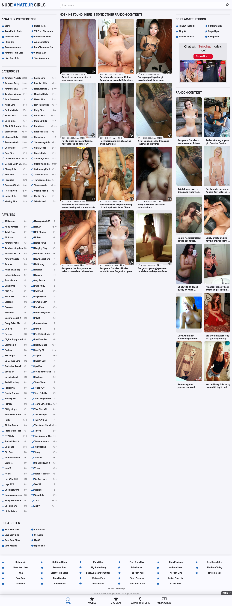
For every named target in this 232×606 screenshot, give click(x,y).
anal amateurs (16, 99)
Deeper (16, 334)
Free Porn (21, 578)
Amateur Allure (16, 242)
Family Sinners (16, 393)
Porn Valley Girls (45, 312)
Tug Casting (45, 446)
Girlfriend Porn (12, 36)
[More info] (93, 71)
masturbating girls (45, 88)
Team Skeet (45, 382)
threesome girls (45, 180)
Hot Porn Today (214, 567)
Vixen (45, 468)
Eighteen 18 (16, 344)
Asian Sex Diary (16, 269)
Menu (225, 593)
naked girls (45, 99)
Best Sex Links (186, 36)
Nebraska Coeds (45, 253)
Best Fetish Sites (42, 36)
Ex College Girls (16, 361)
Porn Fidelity (45, 301)
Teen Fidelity (45, 393)
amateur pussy (16, 83)
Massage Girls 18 (45, 221)
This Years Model (45, 425)
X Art (45, 500)
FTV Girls (16, 436)
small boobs (45, 147)
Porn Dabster (59, 578)
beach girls (16, 115)
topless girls (45, 185)
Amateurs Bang (41, 42)
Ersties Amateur (13, 47)
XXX (21, 572)
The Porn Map (137, 572)
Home (68, 602)
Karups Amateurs (16, 495)
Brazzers (16, 307)
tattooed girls (45, 174)
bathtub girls (16, 110)
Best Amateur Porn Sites (98, 572)
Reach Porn (40, 25)
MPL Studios (45, 232)
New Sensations (45, 259)
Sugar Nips (213, 31)
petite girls (45, 115)
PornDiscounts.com (44, 47)
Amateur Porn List (14, 52)
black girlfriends (16, 126)
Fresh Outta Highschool (16, 430)
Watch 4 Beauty (45, 473)
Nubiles (45, 275)
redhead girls (45, 131)
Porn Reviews (176, 562)
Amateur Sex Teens (16, 253)
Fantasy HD (16, 398)
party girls (45, 110)
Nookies (45, 269)
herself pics (16, 190)
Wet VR (45, 484)
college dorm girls (16, 163)
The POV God (45, 420)
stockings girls (45, 158)
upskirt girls (45, 196)
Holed (16, 473)
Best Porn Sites (12, 540)
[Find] (227, 4)
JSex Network (16, 489)
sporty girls (45, 153)
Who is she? (45, 201)
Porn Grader (98, 583)
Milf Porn (20, 583)
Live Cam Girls (12, 58)
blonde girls (16, 131)
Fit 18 (16, 420)
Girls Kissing (11, 545)
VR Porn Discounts (43, 31)
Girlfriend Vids (215, 25)
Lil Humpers (16, 505)
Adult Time (16, 232)
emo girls (16, 174)
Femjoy (16, 403)
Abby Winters (16, 226)
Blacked (16, 301)
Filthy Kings (16, 409)
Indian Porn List (176, 578)
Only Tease (45, 280)
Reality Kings (45, 344)
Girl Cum (16, 452)
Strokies (45, 377)
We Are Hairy (45, 479)
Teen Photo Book (13, 31)
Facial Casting (16, 382)
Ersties (16, 350)
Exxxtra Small (16, 377)
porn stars (45, 126)
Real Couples (45, 339)
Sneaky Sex (45, 361)
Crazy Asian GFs (16, 323)
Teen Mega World (45, 398)
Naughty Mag (45, 248)
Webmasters (164, 602)
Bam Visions (16, 280)
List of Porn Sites (59, 572)
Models (92, 602)
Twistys (45, 457)
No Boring (45, 264)
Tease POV (45, 387)
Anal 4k (16, 264)
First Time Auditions (16, 414)
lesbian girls (45, 83)
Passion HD (45, 285)
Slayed (45, 355)
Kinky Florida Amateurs (16, 500)
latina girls (45, 78)
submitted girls (45, 163)
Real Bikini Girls (45, 334)
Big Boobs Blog (98, 567)
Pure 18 (45, 328)
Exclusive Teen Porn (16, 366)
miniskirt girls (45, 94)
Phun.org (9, 42)
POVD (45, 318)
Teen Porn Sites (137, 583)
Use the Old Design (116, 588)
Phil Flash (45, 291)
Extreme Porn (59, 567)
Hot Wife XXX (16, 479)
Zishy (7, 25)
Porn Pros (45, 307)
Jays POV (16, 484)
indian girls (16, 196)
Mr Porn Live (176, 572)
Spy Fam (45, 366)
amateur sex (16, 88)
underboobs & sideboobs (45, 190)
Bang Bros (16, 285)
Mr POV (45, 237)
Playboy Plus (45, 296)
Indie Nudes (59, 583)
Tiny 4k (45, 430)
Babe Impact (137, 567)
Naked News (45, 242)
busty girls (16, 147)
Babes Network (16, 275)
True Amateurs (41, 58)
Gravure (16, 463)
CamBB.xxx (40, 52)
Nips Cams (39, 545)
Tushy (45, 452)
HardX (16, 468)
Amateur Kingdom (16, 248)
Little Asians (16, 511)
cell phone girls (16, 158)
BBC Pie (16, 291)
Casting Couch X (16, 318)
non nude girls (45, 104)
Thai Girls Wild (45, 409)
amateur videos (16, 94)
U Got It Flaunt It (45, 463)
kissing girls (16, 201)
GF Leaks (16, 446)
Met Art (45, 226)
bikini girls (16, 121)
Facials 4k (16, 387)
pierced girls (45, 121)
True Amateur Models (45, 436)
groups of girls (16, 185)
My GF (37, 540)
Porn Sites (98, 562)
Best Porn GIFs (12, 529)
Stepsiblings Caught (45, 371)
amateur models (16, 78)
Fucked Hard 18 (16, 441)
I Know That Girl (186, 25)
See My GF (45, 350)
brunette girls (16, 142)
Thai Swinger (45, 414)
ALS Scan (16, 237)
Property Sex (45, 323)
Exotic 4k (16, 371)
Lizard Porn (175, 583)
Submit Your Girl (140, 602)
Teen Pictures (137, 578)
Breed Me (16, 312)
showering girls (45, 142)
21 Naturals (16, 221)
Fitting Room (16, 425)
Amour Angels (16, 259)
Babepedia (213, 36)
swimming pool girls (45, 169)
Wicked (45, 489)
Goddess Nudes (16, 457)
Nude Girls (24, 4)
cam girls (16, 153)
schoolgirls (45, 137)
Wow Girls (45, 495)
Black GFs (16, 296)
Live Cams (116, 602)
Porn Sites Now (137, 562)
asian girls (16, 104)
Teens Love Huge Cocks (45, 403)
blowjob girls (16, 137)
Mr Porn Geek (214, 572)
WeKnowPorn (98, 578)
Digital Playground (16, 339)
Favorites (16, 180)
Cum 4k (16, 328)
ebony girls (16, 169)
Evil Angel (16, 355)
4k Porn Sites (175, 567)
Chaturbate (39, 529)
